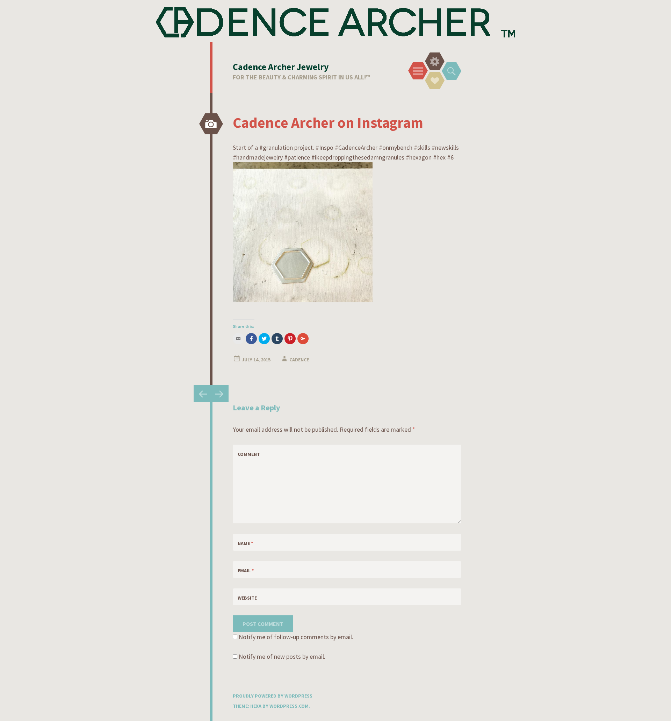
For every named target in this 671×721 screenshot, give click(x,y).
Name (245, 543)
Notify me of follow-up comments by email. (296, 637)
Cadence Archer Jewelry (281, 66)
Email (246, 570)
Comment (249, 454)
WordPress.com (289, 706)
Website (247, 598)
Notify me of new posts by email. (282, 656)
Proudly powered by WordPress (272, 696)
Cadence (299, 359)
